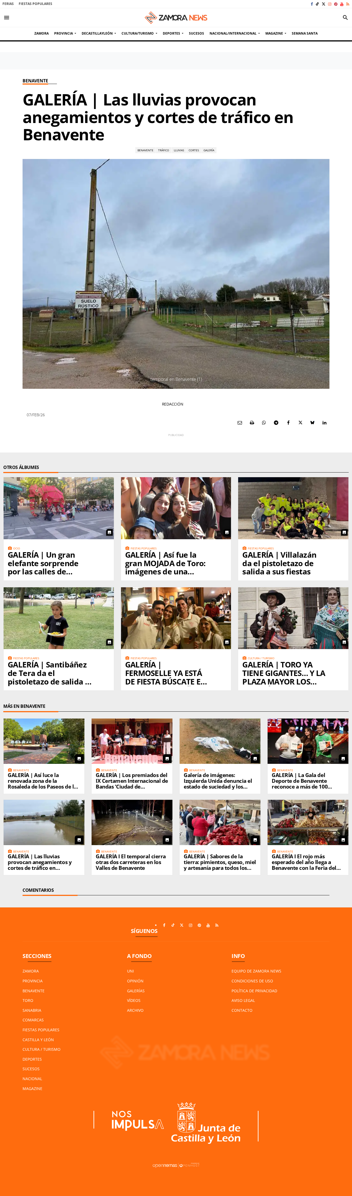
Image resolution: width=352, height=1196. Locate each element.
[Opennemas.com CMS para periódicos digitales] (176, 1165)
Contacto (242, 1010)
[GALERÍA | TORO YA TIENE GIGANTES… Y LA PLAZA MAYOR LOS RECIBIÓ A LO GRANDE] (293, 618)
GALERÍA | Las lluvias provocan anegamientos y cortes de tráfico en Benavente (40, 865)
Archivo (135, 1010)
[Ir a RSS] (347, 4)
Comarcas (33, 1019)
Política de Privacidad (254, 990)
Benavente (35, 81)
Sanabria (32, 1010)
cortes (194, 150)
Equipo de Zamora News (256, 971)
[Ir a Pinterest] (335, 4)
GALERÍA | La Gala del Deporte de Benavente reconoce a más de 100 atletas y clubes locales (300, 784)
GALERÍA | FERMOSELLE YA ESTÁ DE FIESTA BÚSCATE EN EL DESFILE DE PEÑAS (166, 677)
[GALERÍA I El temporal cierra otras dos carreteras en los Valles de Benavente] (132, 822)
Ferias (8, 3)
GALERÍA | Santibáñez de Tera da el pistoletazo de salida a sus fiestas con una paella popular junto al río (49, 685)
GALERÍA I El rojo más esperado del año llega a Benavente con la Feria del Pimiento (304, 865)
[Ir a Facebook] (312, 4)
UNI (130, 971)
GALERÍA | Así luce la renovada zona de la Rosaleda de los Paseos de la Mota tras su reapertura (42, 784)
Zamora (31, 971)
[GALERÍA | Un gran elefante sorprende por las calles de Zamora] (59, 508)
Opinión (135, 980)
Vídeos (134, 1000)
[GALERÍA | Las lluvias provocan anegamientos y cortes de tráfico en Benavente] (44, 822)
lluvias (179, 150)
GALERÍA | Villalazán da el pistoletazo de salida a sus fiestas (279, 563)
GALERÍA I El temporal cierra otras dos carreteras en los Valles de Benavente (131, 862)
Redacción (172, 404)
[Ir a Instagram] (329, 4)
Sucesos (31, 1068)
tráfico (163, 150)
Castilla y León (38, 1039)
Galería (209, 150)
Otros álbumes (21, 467)
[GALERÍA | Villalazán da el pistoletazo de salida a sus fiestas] (293, 508)
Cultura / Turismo (42, 1049)
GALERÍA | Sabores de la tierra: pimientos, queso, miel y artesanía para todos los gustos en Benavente (220, 865)
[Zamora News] (176, 17)
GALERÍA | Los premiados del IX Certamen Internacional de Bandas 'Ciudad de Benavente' (132, 784)
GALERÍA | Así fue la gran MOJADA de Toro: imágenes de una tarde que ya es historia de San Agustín (167, 571)
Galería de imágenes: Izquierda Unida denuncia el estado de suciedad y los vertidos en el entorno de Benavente (218, 787)
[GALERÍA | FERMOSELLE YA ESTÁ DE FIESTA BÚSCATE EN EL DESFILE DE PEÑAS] (176, 618)
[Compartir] (264, 422)
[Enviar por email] (240, 422)
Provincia (33, 980)
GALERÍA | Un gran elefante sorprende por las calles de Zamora (43, 567)
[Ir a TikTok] (317, 4)
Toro (28, 1000)
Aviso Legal (243, 1000)
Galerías (136, 990)
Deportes (32, 1059)
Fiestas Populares (35, 3)
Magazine (32, 1088)
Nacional (32, 1078)
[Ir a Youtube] (341, 4)
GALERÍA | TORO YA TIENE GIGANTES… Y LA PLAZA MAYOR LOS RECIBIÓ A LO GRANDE (283, 677)
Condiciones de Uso (252, 980)
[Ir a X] (323, 4)
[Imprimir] (252, 422)
